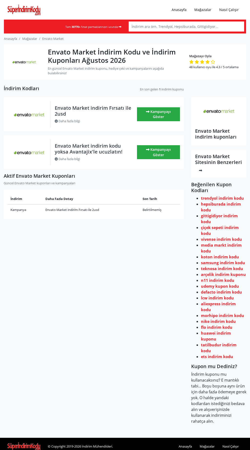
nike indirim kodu (218, 321)
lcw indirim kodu (217, 298)
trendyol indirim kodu (222, 198)
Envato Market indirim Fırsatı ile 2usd (93, 111)
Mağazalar (202, 9)
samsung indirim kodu (223, 262)
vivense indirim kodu (221, 239)
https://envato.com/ (219, 121)
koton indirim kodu (220, 257)
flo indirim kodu (216, 327)
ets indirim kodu (217, 356)
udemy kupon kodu (220, 286)
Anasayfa (179, 9)
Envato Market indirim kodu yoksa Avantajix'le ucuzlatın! (89, 149)
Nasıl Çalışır (229, 9)
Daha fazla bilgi (69, 121)
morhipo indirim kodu (222, 315)
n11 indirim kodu (217, 280)
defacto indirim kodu (221, 292)
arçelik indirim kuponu (223, 274)
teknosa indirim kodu (222, 268)
